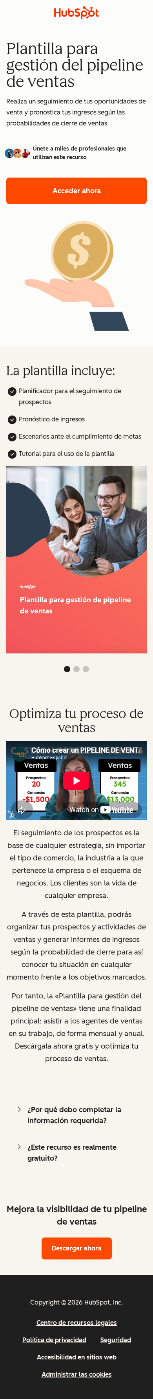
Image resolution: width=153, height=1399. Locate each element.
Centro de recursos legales (76, 1322)
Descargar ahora (77, 1248)
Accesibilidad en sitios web (77, 1357)
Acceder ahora (77, 191)
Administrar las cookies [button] (77, 1374)
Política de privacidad (54, 1340)
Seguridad (115, 1340)
